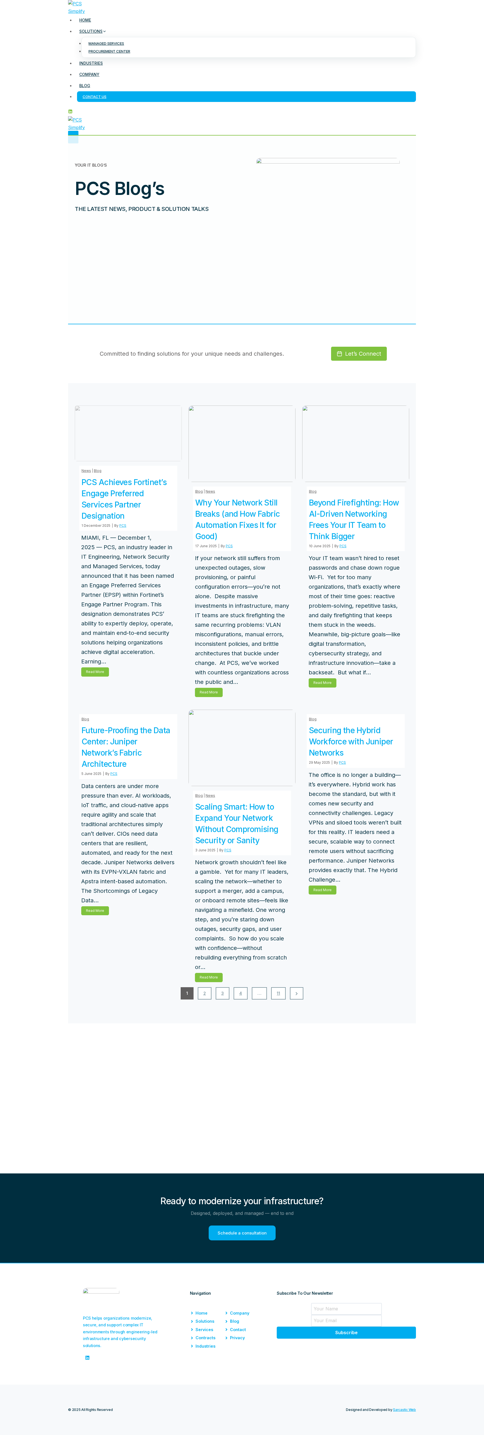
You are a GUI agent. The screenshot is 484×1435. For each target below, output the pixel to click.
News (86, 471)
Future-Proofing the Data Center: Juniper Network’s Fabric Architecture (126, 747)
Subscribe (346, 1332)
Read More (96, 672)
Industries (91, 63)
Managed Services (106, 43)
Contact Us (94, 96)
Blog (84, 85)
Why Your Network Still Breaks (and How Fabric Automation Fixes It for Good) (237, 519)
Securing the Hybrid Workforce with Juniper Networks (351, 742)
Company (89, 74)
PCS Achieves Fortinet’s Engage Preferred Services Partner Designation (124, 499)
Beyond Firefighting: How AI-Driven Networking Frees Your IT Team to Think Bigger (354, 519)
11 (278, 993)
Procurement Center (109, 51)
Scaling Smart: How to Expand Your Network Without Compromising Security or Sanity (236, 823)
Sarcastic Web (404, 1410)
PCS (122, 525)
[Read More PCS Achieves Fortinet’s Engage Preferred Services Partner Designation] (128, 434)
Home (85, 20)
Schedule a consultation (242, 1233)
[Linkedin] (70, 112)
